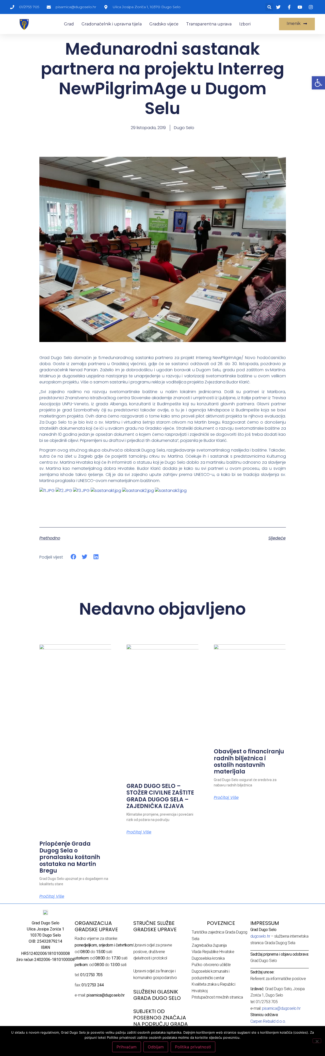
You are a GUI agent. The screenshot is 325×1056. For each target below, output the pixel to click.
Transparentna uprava (209, 24)
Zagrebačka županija (209, 945)
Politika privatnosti (193, 1046)
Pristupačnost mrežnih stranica (217, 997)
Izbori (245, 24)
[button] (269, 7)
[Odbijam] (317, 1040)
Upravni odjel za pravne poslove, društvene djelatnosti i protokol (152, 951)
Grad (69, 24)
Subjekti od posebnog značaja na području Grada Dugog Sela (160, 1021)
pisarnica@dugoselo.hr (281, 1008)
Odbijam (156, 1046)
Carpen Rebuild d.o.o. (268, 1021)
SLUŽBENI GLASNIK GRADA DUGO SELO (157, 995)
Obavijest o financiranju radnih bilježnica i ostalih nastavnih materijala (249, 761)
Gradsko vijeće (163, 24)
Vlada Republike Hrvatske (213, 951)
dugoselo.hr (260, 936)
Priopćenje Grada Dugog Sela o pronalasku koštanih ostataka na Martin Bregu (69, 857)
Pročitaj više (51, 896)
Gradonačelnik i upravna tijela (112, 24)
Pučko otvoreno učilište (211, 964)
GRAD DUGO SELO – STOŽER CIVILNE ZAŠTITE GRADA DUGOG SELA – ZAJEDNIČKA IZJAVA (160, 796)
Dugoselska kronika (208, 958)
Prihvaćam (127, 1046)
